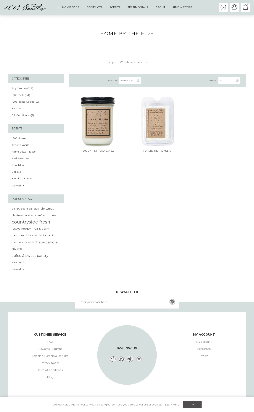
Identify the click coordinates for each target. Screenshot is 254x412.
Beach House (20, 165)
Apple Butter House (24, 151)
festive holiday (21, 228)
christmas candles (22, 215)
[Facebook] (113, 359)
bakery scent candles (25, 208)
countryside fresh (31, 222)
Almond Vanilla (20, 144)
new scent (31, 242)
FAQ (50, 341)
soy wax (17, 249)
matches (17, 242)
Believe (16, 171)
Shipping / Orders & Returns (50, 356)
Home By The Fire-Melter (157, 151)
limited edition (48, 235)
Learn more (172, 404)
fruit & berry (41, 228)
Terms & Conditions (50, 370)
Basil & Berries (20, 158)
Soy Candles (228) (22, 88)
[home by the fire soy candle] (97, 121)
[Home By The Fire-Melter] (157, 121)
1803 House (19, 138)
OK (192, 404)
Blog (50, 377)
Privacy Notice (50, 363)
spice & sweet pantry (30, 255)
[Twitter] (121, 359)
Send (172, 302)
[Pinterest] (130, 359)
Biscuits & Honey (22, 178)
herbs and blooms (24, 235)
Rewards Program (50, 349)
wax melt (18, 262)
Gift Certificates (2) (23, 115)
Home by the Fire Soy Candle (97, 151)
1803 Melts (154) (21, 95)
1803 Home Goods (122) (25, 101)
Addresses (203, 349)
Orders (204, 356)
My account (204, 341)
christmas (47, 208)
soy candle (48, 242)
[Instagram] (139, 359)
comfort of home (45, 215)
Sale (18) (17, 108)
